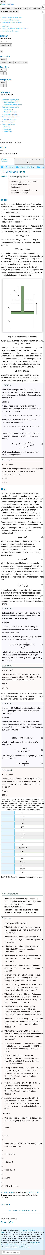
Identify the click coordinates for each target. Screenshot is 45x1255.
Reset (3, 59)
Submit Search (6, 45)
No (12, 1222)
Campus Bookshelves (26, 167)
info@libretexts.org (23, 1247)
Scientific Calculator (10, 114)
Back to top (4, 1204)
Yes (5, 1222)
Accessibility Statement (22, 1245)
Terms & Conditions (7, 1245)
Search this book (5, 38)
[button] (7, 129)
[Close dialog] (1, 150)
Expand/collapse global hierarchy (3, 167)
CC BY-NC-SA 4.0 (32, 1192)
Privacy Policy (34, 1242)
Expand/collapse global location (43, 166)
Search (4, 1252)
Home (10, 167)
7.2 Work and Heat (7, 1192)
